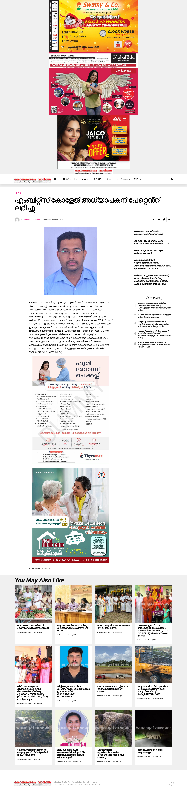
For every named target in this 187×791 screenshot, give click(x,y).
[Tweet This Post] (159, 219)
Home (57, 179)
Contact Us (66, 782)
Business (111, 179)
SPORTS (98, 179)
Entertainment (81, 179)
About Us (57, 782)
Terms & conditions (90, 782)
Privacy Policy (76, 782)
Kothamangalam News (33, 220)
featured (46, 569)
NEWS (66, 179)
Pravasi (124, 179)
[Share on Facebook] (154, 219)
